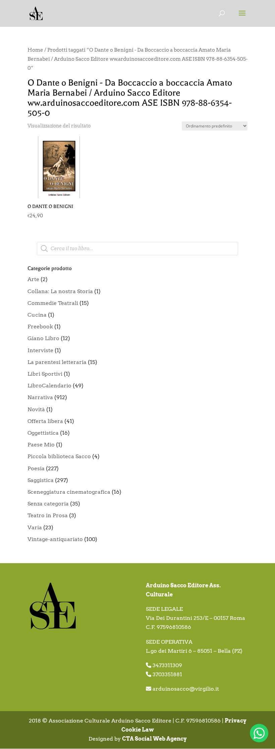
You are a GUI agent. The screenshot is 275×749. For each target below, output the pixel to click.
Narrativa (40, 397)
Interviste (40, 350)
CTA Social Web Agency (154, 739)
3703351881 (167, 674)
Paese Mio (41, 444)
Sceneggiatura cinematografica (69, 492)
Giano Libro (43, 338)
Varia (35, 527)
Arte (33, 279)
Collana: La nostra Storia (60, 291)
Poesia (36, 468)
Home (35, 50)
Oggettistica (43, 433)
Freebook (40, 326)
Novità (36, 409)
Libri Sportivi (45, 374)
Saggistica (41, 480)
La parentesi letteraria (57, 362)
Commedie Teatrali (53, 303)
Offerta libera (45, 421)
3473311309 (167, 665)
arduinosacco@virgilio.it (186, 689)
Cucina (37, 315)
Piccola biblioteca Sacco (59, 456)
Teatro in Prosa (48, 515)
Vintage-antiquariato (55, 539)
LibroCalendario (49, 385)
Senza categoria (48, 503)
